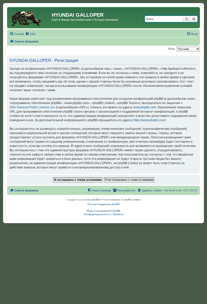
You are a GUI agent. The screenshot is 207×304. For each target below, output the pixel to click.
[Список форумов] (30, 17)
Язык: (171, 48)
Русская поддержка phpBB (104, 204)
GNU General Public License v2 (31, 107)
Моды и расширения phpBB (103, 210)
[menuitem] (30, 34)
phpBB (95, 199)
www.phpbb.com (144, 107)
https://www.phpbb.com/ (149, 120)
